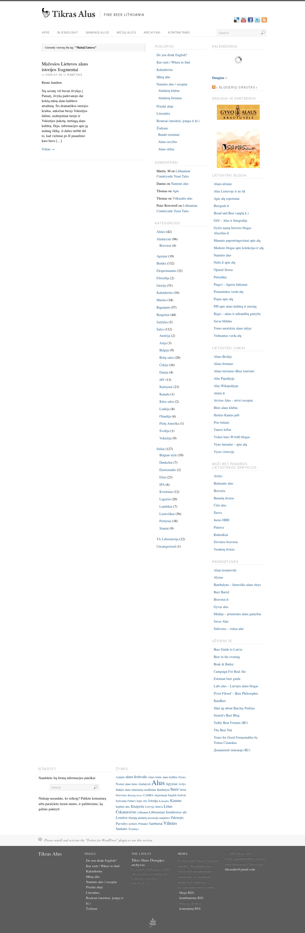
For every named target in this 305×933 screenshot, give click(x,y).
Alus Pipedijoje (224, 378)
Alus (158, 782)
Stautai (164, 528)
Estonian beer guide (227, 678)
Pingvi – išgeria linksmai (230, 284)
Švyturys (133, 829)
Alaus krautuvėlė (225, 570)
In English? (67, 32)
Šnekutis (121, 828)
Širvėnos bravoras (226, 542)
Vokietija (165, 438)
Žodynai (162, 128)
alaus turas (131, 784)
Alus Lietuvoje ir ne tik (229, 191)
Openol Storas (223, 269)
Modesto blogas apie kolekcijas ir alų (239, 248)
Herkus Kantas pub (226, 415)
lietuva (159, 806)
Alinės (161, 231)
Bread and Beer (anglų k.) (231, 213)
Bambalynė (163, 789)
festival (182, 795)
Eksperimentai (166, 270)
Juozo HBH (221, 520)
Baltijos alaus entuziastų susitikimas (136, 789)
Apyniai (162, 256)
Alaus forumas (223, 363)
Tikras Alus (50, 853)
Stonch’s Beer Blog (226, 715)
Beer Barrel (221, 592)
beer (175, 789)
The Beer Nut (223, 730)
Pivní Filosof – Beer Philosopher (236, 693)
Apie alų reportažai (226, 198)
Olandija (165, 416)
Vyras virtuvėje (224, 451)
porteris (133, 823)
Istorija (161, 285)
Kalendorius (165, 69)
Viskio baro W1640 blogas (232, 437)
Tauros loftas (222, 429)
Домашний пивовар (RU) (232, 750)
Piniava (219, 527)
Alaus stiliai (166, 149)
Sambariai (156, 823)
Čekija (163, 365)
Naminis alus (97, 32)
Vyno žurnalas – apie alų (230, 444)
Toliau (48, 149)
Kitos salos (166, 401)
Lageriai (165, 499)
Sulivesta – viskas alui (229, 628)
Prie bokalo (221, 422)
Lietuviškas (167, 513)
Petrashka (220, 277)
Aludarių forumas (170, 98)
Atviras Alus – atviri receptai (233, 400)
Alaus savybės (167, 141)
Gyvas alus (221, 606)
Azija (163, 343)
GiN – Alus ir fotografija (230, 220)
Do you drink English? (172, 55)
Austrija (164, 335)
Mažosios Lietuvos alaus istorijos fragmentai (65, 66)
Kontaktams (179, 32)
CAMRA (148, 795)
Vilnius (170, 823)
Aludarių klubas (169, 90)
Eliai (162, 477)
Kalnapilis (164, 801)
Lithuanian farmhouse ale (168, 812)
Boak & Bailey (224, 664)
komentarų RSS (190, 908)
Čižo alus (220, 505)
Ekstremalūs (167, 469)
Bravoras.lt (221, 599)
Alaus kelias (155, 777)
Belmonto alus (223, 483)
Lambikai (165, 506)
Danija (163, 372)
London (121, 817)
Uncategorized (166, 546)
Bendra (161, 263)
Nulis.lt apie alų (224, 262)
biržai (183, 789)
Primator (143, 823)
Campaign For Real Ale (230, 671)
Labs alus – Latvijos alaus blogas (236, 686)
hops (139, 801)
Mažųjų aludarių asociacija (143, 818)
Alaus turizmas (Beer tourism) (234, 371)
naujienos (164, 818)
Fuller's (131, 801)
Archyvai (152, 32)
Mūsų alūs (126, 32)
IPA (162, 484)
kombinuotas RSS (191, 897)
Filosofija (163, 278)
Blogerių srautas (237, 87)
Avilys (218, 476)
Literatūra (163, 113)
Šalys (160, 329)
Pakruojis (177, 817)
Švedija (164, 430)
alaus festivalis (136, 776)
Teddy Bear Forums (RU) (231, 722)
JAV (162, 379)
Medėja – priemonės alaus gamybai (237, 614)
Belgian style (168, 455)
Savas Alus (221, 621)
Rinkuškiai (221, 534)
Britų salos (166, 357)
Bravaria (219, 490)
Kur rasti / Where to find (173, 62)
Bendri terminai (168, 134)
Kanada (164, 394)
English (172, 795)
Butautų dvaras (224, 498)
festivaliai (121, 801)
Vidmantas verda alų (227, 335)
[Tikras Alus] (94, 20)
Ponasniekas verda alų (228, 291)
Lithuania (142, 812)
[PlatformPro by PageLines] (152, 926)
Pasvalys (122, 823)
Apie (46, 32)
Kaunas (176, 800)
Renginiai (163, 314)
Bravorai (165, 245)
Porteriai (165, 521)
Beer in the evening (227, 656)
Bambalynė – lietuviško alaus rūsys (237, 584)
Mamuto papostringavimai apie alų (237, 240)
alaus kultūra (170, 777)
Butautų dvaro (135, 795)
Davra (218, 512)
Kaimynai (166, 386)
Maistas (162, 300)
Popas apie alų (223, 299)
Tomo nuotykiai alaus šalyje (232, 328)
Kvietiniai (166, 491)
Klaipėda (137, 806)
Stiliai (161, 449)
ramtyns (74, 74)
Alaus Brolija (223, 356)
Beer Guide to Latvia (228, 649)
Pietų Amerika (169, 423)
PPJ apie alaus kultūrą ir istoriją (235, 306)
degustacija (161, 795)
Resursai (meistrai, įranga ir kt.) (178, 120)
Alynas (218, 577)
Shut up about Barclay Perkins (234, 708)
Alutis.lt (219, 393)
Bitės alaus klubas (226, 407)
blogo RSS (186, 892)
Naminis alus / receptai (172, 84)
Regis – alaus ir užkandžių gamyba (237, 313)
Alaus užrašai (223, 184)
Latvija (149, 806)
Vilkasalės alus (182, 198)
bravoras (121, 795)
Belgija (164, 350)
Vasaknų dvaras (224, 549)
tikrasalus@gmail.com (240, 869)
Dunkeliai (166, 462)
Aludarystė (164, 239)
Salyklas (162, 322)
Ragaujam (163, 307)
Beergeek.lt (221, 205)
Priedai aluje (165, 106)
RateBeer (220, 700)
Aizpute (120, 777)
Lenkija (164, 409)
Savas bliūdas (223, 321)
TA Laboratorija (167, 539)
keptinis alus (123, 806)
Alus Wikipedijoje (226, 385)
